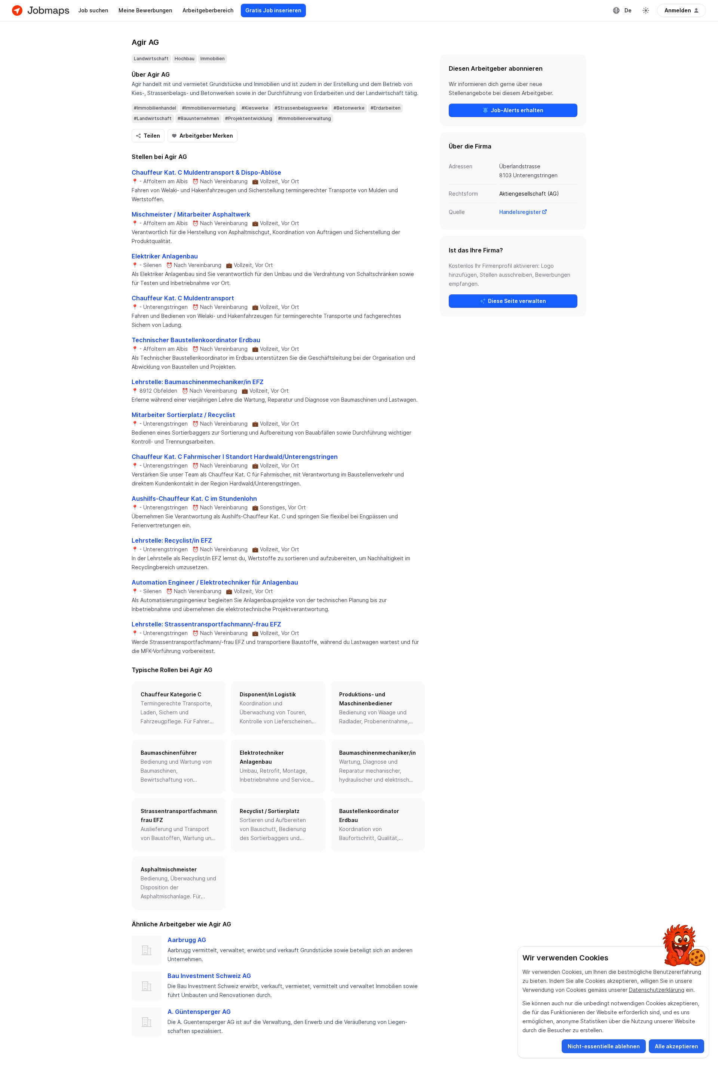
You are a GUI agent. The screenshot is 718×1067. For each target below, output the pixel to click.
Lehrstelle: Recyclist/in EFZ (172, 540)
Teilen (152, 135)
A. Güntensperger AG (199, 1011)
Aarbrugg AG (187, 940)
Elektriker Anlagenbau (165, 256)
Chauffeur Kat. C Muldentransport (183, 298)
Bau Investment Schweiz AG (209, 975)
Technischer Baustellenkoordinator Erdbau (196, 340)
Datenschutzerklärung (656, 990)
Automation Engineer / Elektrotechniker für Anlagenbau (215, 582)
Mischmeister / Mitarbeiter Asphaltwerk (191, 214)
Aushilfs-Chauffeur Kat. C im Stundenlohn (194, 498)
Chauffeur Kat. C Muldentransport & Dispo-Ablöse (206, 172)
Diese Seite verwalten (517, 301)
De (628, 10)
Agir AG (145, 42)
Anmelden (678, 10)
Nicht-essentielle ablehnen (604, 1046)
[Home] (40, 10)
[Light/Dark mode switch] (646, 10)
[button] (179, 708)
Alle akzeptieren (676, 1046)
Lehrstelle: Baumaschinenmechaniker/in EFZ (198, 382)
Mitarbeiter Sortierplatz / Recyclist (183, 414)
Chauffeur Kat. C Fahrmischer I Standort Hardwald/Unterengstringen (235, 456)
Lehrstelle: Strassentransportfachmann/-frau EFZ (206, 624)
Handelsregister (520, 212)
